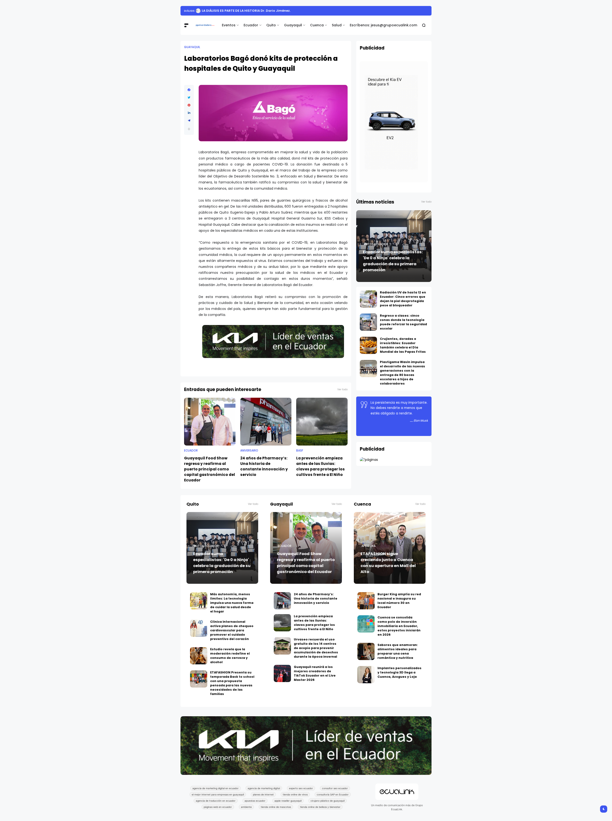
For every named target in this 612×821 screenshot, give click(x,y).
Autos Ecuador (376, 244)
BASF (299, 450)
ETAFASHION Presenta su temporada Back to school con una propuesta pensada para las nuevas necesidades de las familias (232, 683)
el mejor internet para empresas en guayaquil (218, 794)
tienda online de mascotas (276, 806)
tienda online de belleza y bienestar (320, 806)
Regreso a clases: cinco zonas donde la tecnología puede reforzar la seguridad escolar (403, 322)
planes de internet (263, 794)
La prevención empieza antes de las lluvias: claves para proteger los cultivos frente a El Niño (320, 466)
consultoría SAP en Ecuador (333, 794)
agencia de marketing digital (264, 788)
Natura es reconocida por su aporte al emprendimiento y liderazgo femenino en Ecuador (304, 10)
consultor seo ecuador (335, 788)
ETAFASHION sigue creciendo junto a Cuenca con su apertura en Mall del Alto (388, 562)
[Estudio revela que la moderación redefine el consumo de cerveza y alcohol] (198, 655)
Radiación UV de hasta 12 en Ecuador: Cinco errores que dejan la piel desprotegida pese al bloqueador (403, 298)
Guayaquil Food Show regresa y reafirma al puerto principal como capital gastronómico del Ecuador (209, 469)
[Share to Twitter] (189, 97)
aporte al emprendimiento (203, 11)
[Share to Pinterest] (189, 105)
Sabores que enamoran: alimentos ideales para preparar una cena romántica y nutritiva (397, 651)
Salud (337, 25)
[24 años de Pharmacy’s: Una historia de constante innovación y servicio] (266, 422)
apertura (368, 546)
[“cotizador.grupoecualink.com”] (369, 459)
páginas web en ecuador (218, 806)
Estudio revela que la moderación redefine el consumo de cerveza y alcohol (230, 655)
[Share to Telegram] (189, 120)
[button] (189, 129)
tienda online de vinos (295, 794)
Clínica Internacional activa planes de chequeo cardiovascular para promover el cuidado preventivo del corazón (231, 630)
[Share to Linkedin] (189, 112)
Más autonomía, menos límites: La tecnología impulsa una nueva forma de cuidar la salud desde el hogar (231, 602)
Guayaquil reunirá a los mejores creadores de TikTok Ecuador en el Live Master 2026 (315, 673)
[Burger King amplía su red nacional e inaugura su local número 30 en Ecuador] (366, 600)
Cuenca (317, 25)
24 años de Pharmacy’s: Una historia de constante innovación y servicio (264, 466)
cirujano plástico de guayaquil (327, 800)
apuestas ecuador (255, 800)
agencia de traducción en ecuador (215, 800)
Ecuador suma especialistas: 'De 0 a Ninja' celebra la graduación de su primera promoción (393, 261)
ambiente (246, 806)
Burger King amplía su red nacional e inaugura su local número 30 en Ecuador (399, 600)
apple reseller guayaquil (287, 800)
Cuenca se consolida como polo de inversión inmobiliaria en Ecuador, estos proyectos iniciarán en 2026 (399, 626)
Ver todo (342, 389)
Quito (271, 25)
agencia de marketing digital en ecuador (215, 788)
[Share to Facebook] (189, 89)
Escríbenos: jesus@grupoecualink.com (383, 25)
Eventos (228, 25)
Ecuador (251, 25)
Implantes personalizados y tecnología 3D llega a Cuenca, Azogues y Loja (399, 672)
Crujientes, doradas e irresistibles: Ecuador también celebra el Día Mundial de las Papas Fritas (403, 345)
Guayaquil (293, 25)
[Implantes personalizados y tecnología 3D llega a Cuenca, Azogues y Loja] (366, 674)
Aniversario (249, 450)
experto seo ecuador (301, 788)
